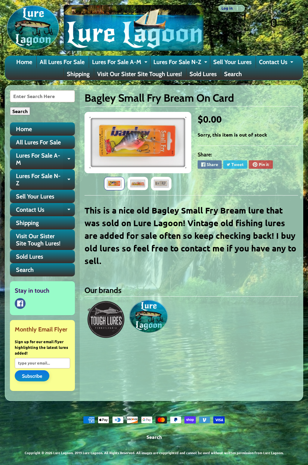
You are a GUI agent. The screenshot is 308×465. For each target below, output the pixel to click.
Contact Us (277, 63)
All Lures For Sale (62, 62)
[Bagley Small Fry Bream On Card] (114, 183)
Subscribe (32, 376)
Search (233, 74)
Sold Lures (203, 74)
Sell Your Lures (232, 62)
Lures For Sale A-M (120, 63)
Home (24, 62)
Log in (227, 8)
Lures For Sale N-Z (181, 63)
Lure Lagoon (63, 452)
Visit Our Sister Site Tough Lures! (139, 74)
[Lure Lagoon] (104, 28)
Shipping (78, 74)
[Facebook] (20, 303)
